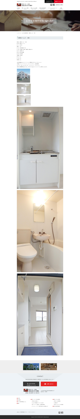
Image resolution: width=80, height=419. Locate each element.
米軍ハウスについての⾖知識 (58, 404)
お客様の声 (56, 402)
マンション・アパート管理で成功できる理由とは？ (40, 406)
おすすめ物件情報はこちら (22, 401)
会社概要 (18, 8)
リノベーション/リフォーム (52, 8)
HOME (19, 398)
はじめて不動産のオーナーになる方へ (38, 402)
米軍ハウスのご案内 (34, 8)
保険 (61, 8)
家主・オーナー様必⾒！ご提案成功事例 (38, 404)
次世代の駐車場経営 (42, 8)
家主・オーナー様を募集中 (36, 399)
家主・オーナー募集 (25, 8)
